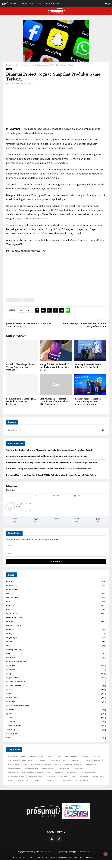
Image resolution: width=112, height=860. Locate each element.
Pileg (8, 673)
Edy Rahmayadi (42, 760)
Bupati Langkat (71, 756)
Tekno (9, 69)
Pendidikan (11, 666)
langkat (47, 764)
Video (8, 738)
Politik (9, 694)
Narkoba (68, 764)
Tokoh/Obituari (13, 726)
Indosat (97, 760)
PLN (48, 772)
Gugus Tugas (75, 760)
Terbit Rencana (52, 780)
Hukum (9, 609)
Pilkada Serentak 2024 (17, 686)
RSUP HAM (63, 776)
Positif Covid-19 (35, 776)
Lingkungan (11, 637)
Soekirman (84, 776)
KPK (25, 764)
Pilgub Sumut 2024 (15, 677)
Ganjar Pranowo (59, 760)
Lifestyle (10, 633)
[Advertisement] (56, 107)
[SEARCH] (103, 430)
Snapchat (28, 300)
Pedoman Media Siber (39, 857)
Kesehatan (11, 617)
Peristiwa (10, 669)
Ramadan (10, 702)
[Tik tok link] (109, 3)
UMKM (85, 780)
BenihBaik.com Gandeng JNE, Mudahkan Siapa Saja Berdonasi (21, 401)
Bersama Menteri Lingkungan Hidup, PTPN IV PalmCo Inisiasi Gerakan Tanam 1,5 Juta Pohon (51, 475)
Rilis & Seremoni (14, 705)
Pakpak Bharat (91, 764)
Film (8, 593)
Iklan (81, 857)
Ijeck (88, 760)
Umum (9, 734)
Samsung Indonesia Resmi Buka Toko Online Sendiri (87, 365)
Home (15, 857)
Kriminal (10, 625)
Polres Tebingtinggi (16, 776)
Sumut (10, 780)
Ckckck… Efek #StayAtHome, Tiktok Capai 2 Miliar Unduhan (20, 367)
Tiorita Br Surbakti (71, 780)
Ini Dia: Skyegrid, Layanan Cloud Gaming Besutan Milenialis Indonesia (87, 401)
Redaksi (23, 857)
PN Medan (58, 772)
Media (9, 641)
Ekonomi (10, 589)
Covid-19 (95, 756)
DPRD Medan (13, 760)
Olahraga (10, 649)
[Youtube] (52, 839)
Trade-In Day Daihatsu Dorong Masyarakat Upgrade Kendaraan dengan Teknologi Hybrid (49, 450)
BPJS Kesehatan (54, 756)
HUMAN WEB (90, 852)
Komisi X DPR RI (13, 764)
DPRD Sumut (27, 760)
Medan (58, 764)
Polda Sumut (72, 772)
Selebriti (10, 710)
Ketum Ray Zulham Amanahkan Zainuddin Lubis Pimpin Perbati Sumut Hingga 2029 (46, 456)
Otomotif (10, 657)
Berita (9, 581)
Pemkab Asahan (14, 768)
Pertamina (79, 768)
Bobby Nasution (36, 756)
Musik (9, 645)
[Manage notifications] (105, 854)
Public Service (13, 698)
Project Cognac (14, 300)
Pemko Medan (47, 768)
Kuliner (9, 629)
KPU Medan (35, 764)
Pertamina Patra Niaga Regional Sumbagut (25, 772)
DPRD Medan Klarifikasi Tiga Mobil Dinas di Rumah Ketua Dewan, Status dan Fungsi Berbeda (51, 462)
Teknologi (11, 722)
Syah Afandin (23, 780)
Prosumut (51, 776)
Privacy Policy (91, 857)
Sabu (73, 776)
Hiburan (10, 605)
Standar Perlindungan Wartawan (64, 857)
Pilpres (9, 690)
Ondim (78, 764)
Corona (85, 756)
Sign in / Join (53, 4)
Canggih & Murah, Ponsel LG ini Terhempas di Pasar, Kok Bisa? (54, 367)
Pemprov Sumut (64, 768)
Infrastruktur (12, 613)
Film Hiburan (12, 597)
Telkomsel (37, 780)
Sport (8, 714)
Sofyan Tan (97, 776)
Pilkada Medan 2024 (15, 681)
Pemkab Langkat (31, 768)
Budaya (9, 585)
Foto (8, 601)
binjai (23, 756)
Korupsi (9, 621)
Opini (8, 653)
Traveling (10, 730)
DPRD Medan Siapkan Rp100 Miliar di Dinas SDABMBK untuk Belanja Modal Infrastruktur (49, 469)
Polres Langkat (88, 772)
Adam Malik (12, 756)
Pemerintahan (13, 661)
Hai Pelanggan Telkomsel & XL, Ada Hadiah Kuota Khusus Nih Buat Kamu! (55, 401)
